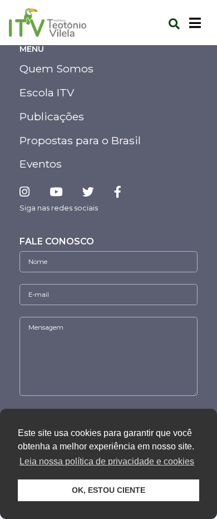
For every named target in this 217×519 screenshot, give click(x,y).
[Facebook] (117, 192)
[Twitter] (88, 192)
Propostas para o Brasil (80, 140)
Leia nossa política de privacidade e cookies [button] (106, 461)
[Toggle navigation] (195, 22)
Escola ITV (46, 92)
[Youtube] (56, 192)
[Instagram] (28, 192)
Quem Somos (56, 68)
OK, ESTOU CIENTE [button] (108, 490)
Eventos (40, 163)
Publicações (51, 116)
